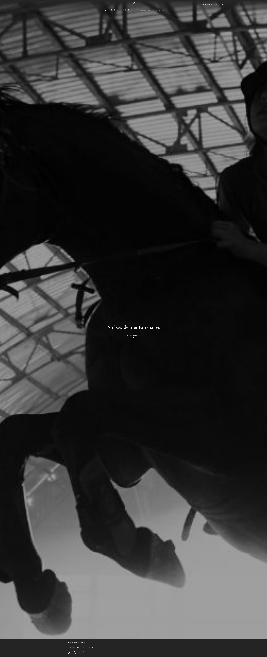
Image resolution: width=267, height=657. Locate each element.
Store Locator (159, 10)
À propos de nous (143, 10)
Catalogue (114, 10)
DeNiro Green (128, 10)
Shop (104, 10)
